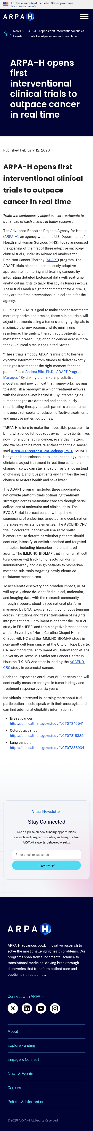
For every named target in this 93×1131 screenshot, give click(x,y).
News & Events (18, 33)
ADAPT (52, 260)
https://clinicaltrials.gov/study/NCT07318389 (46, 736)
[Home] (18, 16)
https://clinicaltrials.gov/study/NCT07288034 (47, 748)
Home (5, 33)
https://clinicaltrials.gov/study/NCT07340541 (46, 724)
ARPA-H (10, 237)
